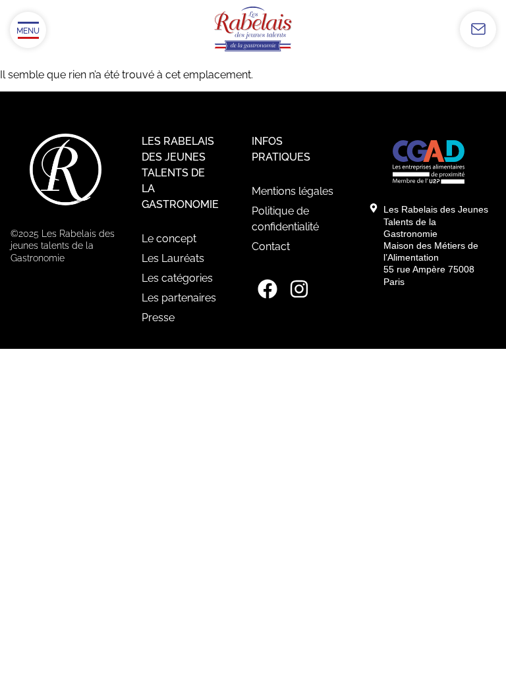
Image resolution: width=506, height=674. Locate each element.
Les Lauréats (173, 258)
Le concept (169, 238)
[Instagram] (299, 289)
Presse (158, 317)
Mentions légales (292, 191)
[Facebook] (267, 289)
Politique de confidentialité (285, 219)
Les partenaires (179, 298)
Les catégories (177, 278)
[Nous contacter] (478, 29)
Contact (271, 246)
